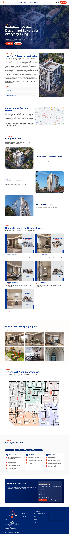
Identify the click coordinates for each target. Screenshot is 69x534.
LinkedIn (35, 519)
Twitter (35, 521)
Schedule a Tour (9, 43)
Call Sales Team (52, 499)
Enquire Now (63, 2)
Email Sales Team (43, 499)
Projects (25, 2)
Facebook (35, 522)
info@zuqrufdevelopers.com (44, 484)
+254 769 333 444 (56, 2)
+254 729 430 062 (41, 495)
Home (21, 2)
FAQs (31, 2)
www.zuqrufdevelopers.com (43, 497)
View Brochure (18, 43)
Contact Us (36, 2)
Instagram (36, 518)
